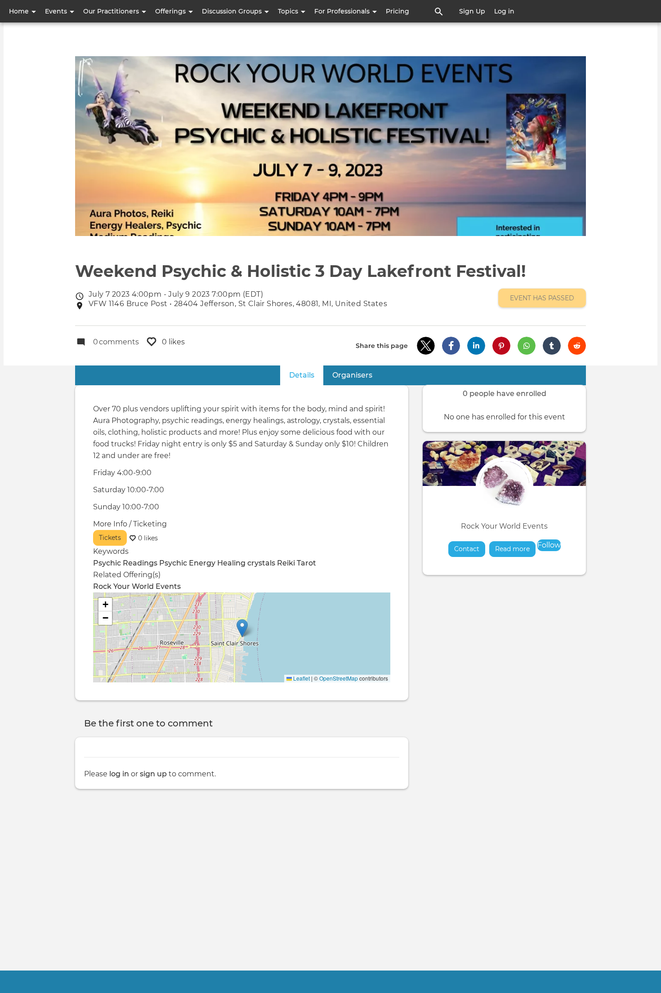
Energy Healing (217, 563)
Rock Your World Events (504, 526)
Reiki (286, 563)
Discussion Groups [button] (233, 11)
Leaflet (301, 678)
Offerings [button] (171, 11)
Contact (466, 549)
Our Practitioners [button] (112, 11)
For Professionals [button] (342, 11)
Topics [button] (289, 11)
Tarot (306, 563)
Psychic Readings (125, 563)
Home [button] (20, 11)
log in (119, 774)
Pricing (397, 11)
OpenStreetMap (338, 678)
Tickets (110, 538)
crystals (261, 563)
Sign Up (472, 11)
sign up (153, 774)
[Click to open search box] (439, 11)
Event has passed (542, 298)
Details (306, 375)
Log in (504, 11)
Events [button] (57, 11)
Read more (515, 549)
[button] (426, 346)
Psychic (173, 563)
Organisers (352, 375)
